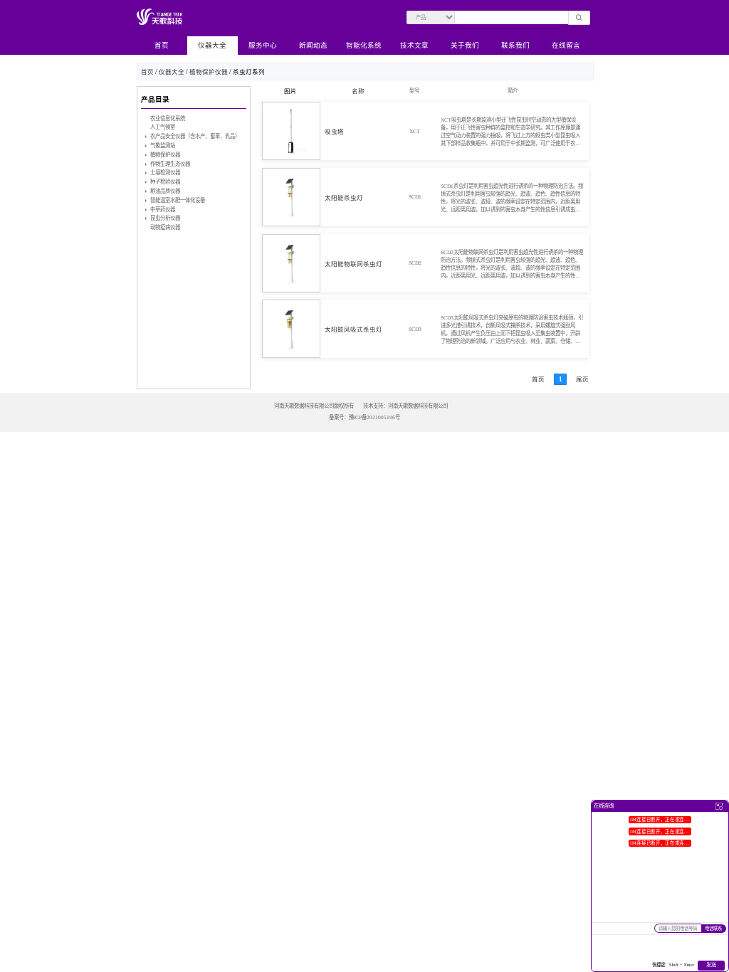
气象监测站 (162, 145)
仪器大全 (212, 45)
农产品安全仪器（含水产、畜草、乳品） (195, 136)
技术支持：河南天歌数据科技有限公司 (405, 406)
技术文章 (414, 45)
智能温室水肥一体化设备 (177, 200)
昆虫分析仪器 (165, 218)
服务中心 (262, 45)
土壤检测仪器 (165, 172)
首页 (161, 45)
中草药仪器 (162, 209)
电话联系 (713, 928)
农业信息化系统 (167, 118)
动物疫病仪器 (165, 227)
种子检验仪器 (165, 182)
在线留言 (566, 45)
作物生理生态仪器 (170, 164)
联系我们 (515, 45)
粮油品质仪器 (165, 191)
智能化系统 (364, 45)
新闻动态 (313, 45)
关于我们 (465, 45)
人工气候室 (162, 127)
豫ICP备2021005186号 (374, 417)
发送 (711, 965)
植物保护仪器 (208, 71)
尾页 (582, 379)
